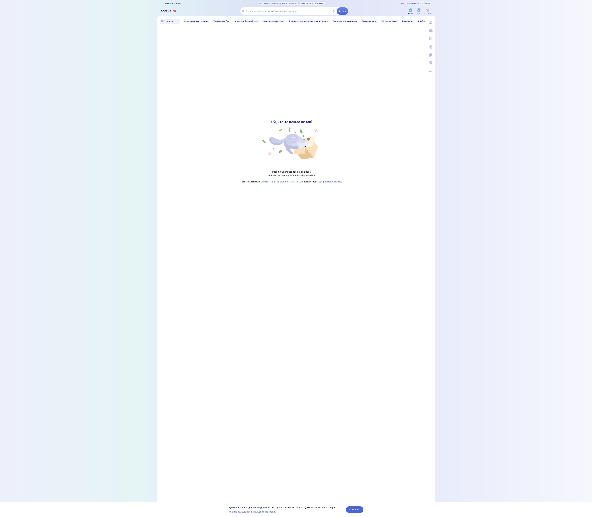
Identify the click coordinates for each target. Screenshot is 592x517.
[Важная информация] (430, 55)
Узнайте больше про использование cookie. (252, 511)
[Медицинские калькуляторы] (430, 47)
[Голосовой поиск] (333, 11)
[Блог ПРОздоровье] (430, 39)
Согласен (354, 509)
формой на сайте (332, 181)
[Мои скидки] (430, 31)
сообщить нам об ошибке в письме (279, 181)
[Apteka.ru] (171, 11)
